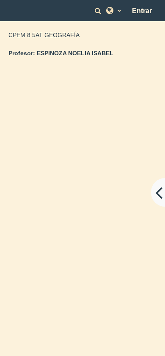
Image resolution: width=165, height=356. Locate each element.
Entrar (142, 10)
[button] (99, 11)
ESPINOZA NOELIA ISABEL (75, 53)
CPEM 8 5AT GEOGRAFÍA (44, 35)
